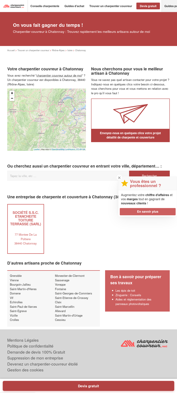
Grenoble (16, 275)
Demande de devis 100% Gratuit (36, 352)
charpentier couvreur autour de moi (59, 75)
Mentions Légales (23, 340)
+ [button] (12, 93)
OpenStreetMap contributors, (63, 149)
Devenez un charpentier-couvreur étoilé (42, 364)
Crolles (14, 319)
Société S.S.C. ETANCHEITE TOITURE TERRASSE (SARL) (25, 218)
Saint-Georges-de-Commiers (73, 293)
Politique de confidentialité (30, 346)
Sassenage (62, 280)
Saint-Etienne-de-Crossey (71, 297)
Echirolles (16, 302)
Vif (11, 297)
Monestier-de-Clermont (70, 275)
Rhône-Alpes (58, 50)
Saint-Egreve (18, 311)
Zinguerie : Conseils (128, 295)
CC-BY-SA (80, 149)
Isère (69, 50)
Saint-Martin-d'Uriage (68, 315)
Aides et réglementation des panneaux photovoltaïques (133, 301)
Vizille (14, 315)
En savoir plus (147, 211)
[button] (45, 6)
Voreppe (60, 284)
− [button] (12, 98)
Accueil (11, 50)
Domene (15, 293)
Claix (58, 302)
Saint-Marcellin (64, 306)
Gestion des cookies (25, 370)
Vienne (14, 280)
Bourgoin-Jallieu (20, 284)
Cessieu (60, 319)
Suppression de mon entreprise (35, 358)
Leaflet (37, 149)
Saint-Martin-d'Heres (23, 289)
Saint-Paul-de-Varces (23, 306)
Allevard (60, 311)
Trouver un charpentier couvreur (33, 50)
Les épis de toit (125, 290)
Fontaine (60, 289)
